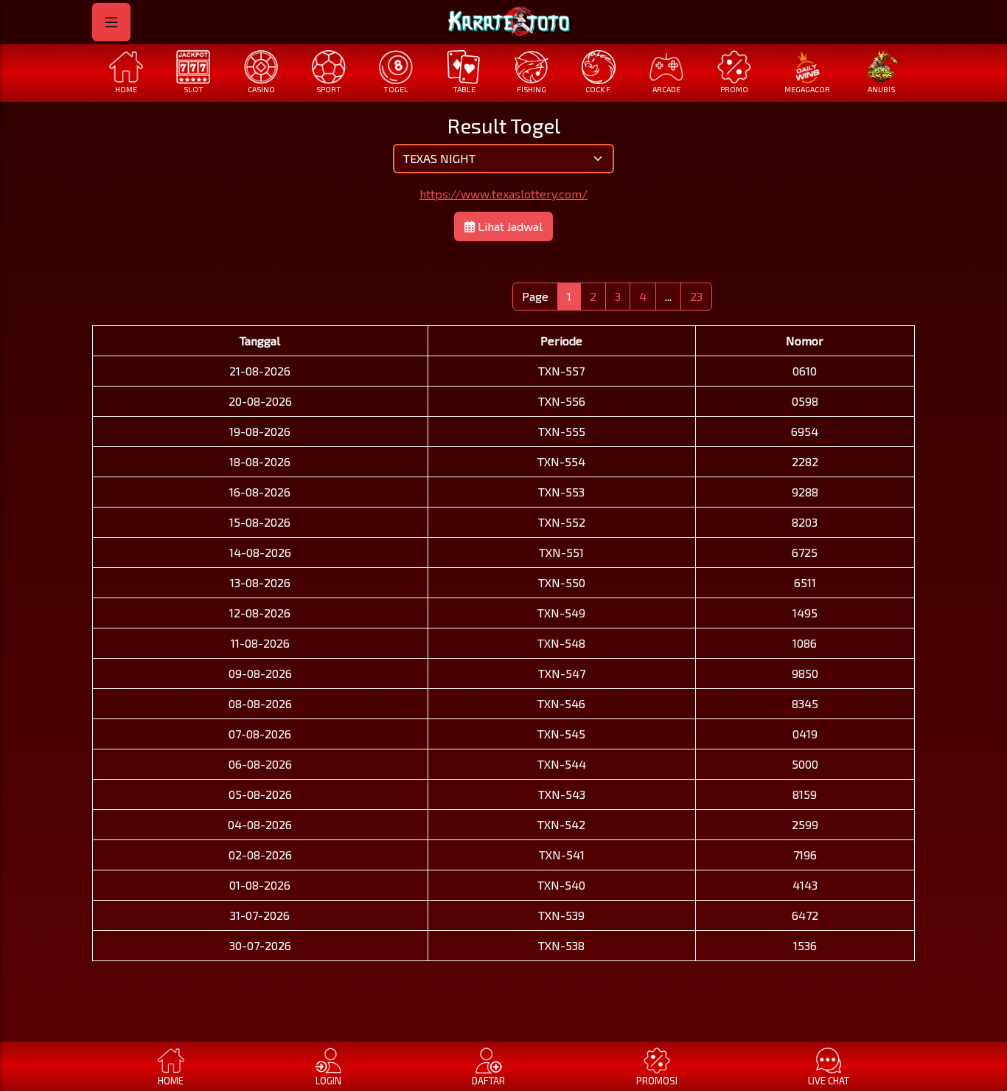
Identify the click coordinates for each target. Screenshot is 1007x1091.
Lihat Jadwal (509, 226)
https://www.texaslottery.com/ (503, 194)
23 (696, 296)
